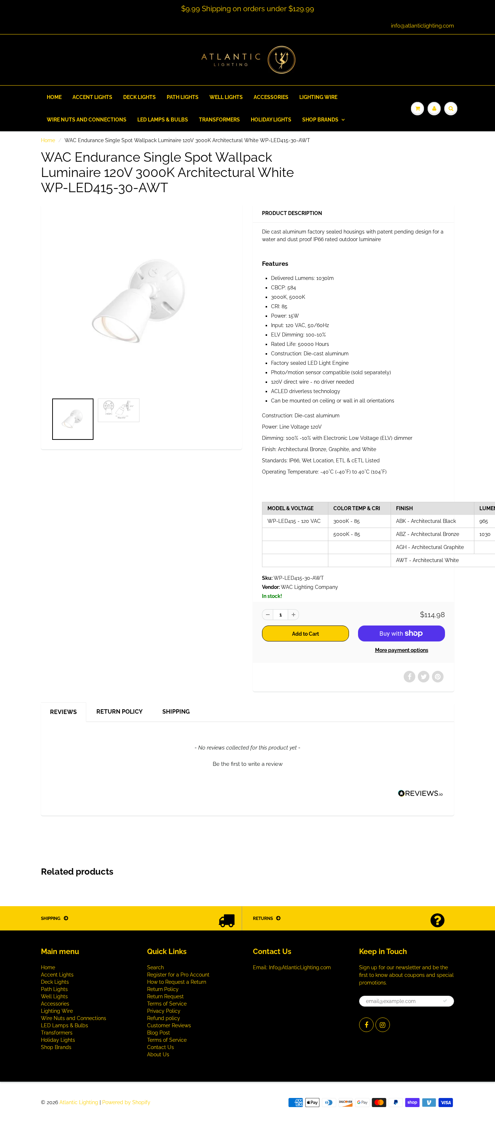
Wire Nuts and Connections (86, 120)
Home (54, 97)
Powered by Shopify (126, 1102)
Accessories (271, 97)
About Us (158, 1054)
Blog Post (158, 1033)
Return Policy (119, 711)
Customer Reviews (169, 1025)
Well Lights (226, 97)
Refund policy (163, 1018)
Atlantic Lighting (78, 1102)
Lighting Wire (318, 97)
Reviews (63, 712)
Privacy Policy (163, 1011)
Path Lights (183, 97)
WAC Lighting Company (309, 587)
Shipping (176, 711)
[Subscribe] (445, 1001)
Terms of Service (167, 1004)
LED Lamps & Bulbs (162, 120)
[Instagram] (382, 1024)
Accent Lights (92, 97)
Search (155, 967)
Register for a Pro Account (178, 975)
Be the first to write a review (248, 764)
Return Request (165, 996)
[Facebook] (366, 1024)
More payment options (401, 650)
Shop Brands (320, 120)
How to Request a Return (176, 982)
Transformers (219, 120)
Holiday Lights (271, 120)
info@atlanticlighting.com (422, 25)
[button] (247, 763)
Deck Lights (139, 97)
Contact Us (160, 1047)
